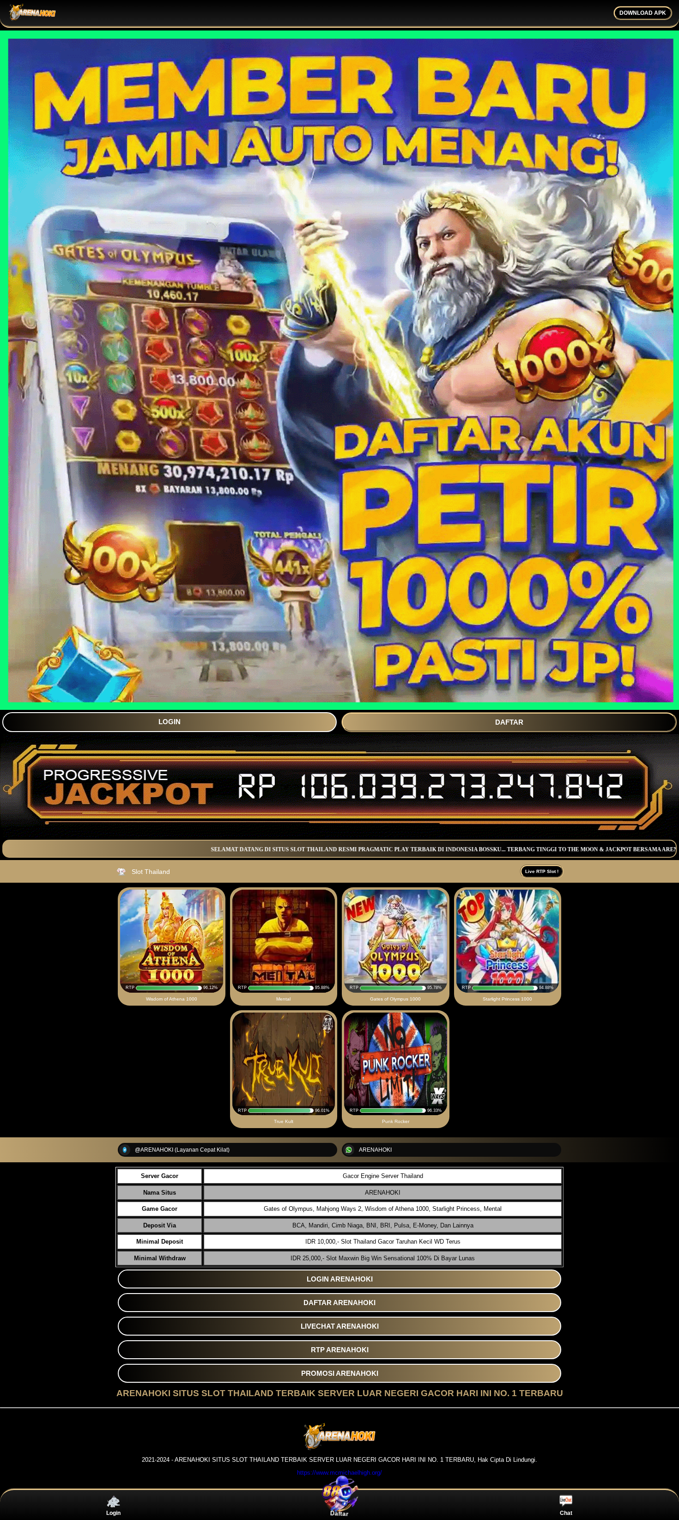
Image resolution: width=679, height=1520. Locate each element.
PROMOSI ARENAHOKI (339, 1373)
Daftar (339, 1514)
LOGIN (169, 722)
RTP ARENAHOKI (340, 1350)
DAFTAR (509, 722)
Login (113, 1513)
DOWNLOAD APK (642, 13)
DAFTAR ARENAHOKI (339, 1302)
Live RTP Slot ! (541, 871)
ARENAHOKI (375, 1150)
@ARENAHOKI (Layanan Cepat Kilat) (182, 1150)
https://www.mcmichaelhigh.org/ (339, 1472)
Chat (566, 1513)
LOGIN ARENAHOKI (340, 1279)
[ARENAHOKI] (339, 1448)
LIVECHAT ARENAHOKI (340, 1326)
